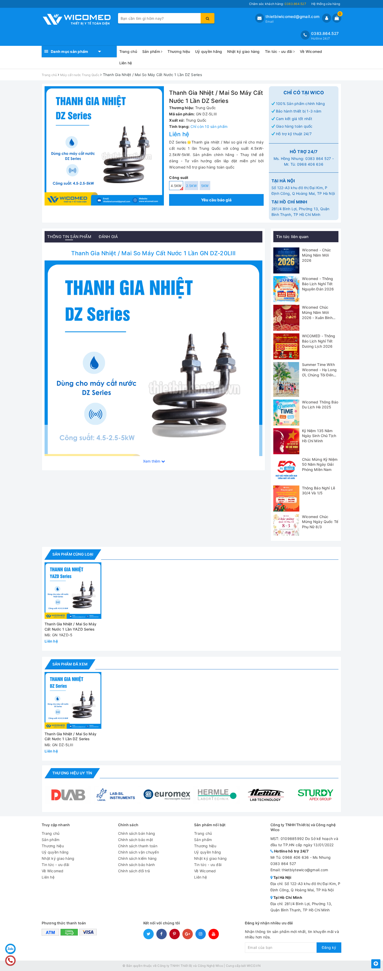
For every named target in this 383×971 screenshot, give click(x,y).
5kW (205, 186)
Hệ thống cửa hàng (325, 4)
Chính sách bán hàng (136, 833)
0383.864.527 (325, 33)
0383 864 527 (318, 158)
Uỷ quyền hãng (208, 51)
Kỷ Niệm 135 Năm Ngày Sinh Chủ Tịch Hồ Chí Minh (319, 435)
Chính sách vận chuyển (138, 852)
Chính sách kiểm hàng (137, 858)
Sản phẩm (151, 51)
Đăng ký (329, 947)
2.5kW (191, 186)
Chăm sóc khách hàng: (277, 4)
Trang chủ (128, 51)
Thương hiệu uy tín (72, 773)
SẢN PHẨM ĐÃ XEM (70, 664)
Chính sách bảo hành (136, 864)
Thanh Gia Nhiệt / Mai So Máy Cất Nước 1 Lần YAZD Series (70, 626)
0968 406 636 (310, 164)
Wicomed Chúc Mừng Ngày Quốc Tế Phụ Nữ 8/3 (320, 521)
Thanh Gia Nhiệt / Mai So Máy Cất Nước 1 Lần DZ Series (70, 736)
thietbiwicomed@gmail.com (292, 16)
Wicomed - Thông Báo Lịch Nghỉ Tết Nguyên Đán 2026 (318, 283)
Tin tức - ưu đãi (279, 51)
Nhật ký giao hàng (243, 51)
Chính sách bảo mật (135, 839)
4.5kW (176, 186)
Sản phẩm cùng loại (72, 554)
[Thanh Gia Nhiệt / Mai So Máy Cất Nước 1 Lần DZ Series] (153, 369)
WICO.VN (254, 966)
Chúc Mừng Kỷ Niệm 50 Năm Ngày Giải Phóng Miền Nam (319, 464)
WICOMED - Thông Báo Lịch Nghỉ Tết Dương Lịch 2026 (318, 341)
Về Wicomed (311, 51)
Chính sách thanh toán (137, 846)
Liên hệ (125, 63)
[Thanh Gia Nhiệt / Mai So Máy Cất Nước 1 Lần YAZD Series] (73, 590)
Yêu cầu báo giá (216, 199)
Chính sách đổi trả (134, 871)
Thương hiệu (179, 51)
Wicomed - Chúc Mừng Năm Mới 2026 (316, 255)
